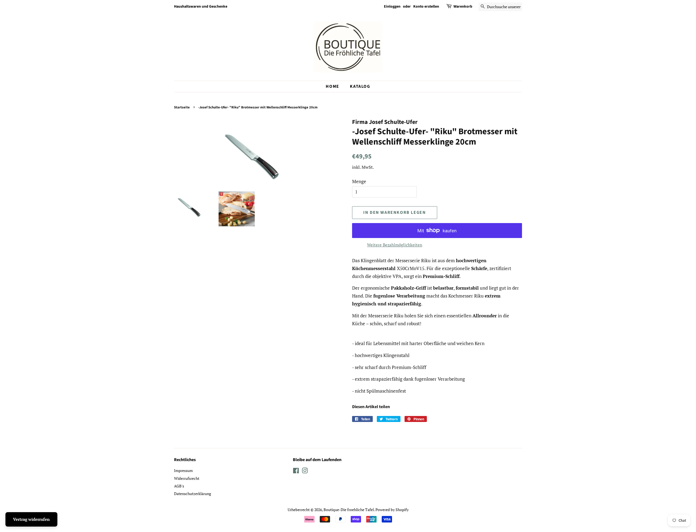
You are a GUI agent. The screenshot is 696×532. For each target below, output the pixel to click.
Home (332, 86)
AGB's (179, 486)
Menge (359, 181)
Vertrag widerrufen (31, 519)
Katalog (360, 86)
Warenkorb (462, 6)
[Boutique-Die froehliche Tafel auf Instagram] (305, 471)
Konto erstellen (426, 6)
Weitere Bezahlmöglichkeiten (394, 245)
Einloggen (392, 6)
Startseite (182, 107)
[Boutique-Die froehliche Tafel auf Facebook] (296, 471)
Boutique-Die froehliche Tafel (349, 509)
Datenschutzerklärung (192, 493)
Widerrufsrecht (186, 478)
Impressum (183, 470)
